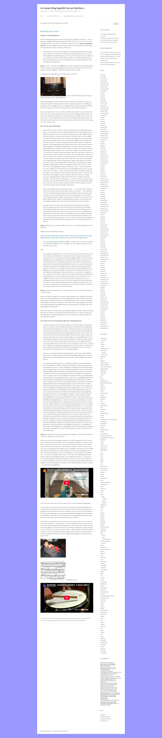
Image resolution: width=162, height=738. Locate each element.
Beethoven (111, 662)
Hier (56, 517)
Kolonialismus (104, 484)
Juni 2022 (102, 143)
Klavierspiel (103, 478)
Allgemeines (103, 350)
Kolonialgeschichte (105, 482)
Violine (102, 636)
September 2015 (104, 308)
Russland (102, 594)
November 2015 (104, 304)
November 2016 (104, 279)
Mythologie (103, 531)
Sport (102, 346)
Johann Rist (88, 235)
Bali (101, 377)
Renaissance (103, 587)
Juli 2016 (102, 287)
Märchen (102, 514)
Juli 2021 (102, 166)
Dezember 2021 (104, 155)
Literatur (78, 618)
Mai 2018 (102, 243)
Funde (102, 415)
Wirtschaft (103, 650)
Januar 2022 (103, 153)
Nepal (101, 545)
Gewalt (102, 427)
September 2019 (104, 210)
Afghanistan (103, 338)
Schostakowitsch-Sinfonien (107, 596)
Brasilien (102, 387)
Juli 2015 (102, 312)
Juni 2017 (102, 265)
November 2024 (104, 84)
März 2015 (103, 320)
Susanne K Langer (108, 702)
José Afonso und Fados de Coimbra (109, 38)
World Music (103, 652)
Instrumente (103, 448)
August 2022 (103, 139)
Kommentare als (105, 718)
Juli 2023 (102, 117)
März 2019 (103, 222)
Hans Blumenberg (107, 678)
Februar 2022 (103, 151)
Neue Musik (103, 547)
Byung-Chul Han (108, 667)
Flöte (101, 407)
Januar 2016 (103, 299)
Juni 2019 (102, 216)
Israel (101, 458)
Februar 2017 (103, 273)
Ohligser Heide (105, 689)
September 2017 (104, 259)
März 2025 (103, 76)
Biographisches (106, 539)
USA (101, 634)
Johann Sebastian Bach (108, 683)
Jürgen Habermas (112, 684)
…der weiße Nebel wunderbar (108, 34)
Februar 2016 (103, 297)
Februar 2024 (103, 103)
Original (85, 503)
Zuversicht (103, 36)
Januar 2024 (103, 105)
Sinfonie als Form (104, 598)
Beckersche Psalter (63, 235)
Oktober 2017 (103, 257)
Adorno (102, 662)
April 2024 (102, 99)
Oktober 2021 (103, 159)
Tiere (101, 628)
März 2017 (103, 271)
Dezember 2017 (104, 253)
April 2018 (102, 245)
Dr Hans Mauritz (112, 673)
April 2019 (102, 220)
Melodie (102, 521)
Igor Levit (113, 679)
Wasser (102, 646)
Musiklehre (103, 529)
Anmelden (103, 714)
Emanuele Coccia (106, 675)
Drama (102, 395)
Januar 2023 (103, 129)
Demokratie (114, 672)
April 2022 (102, 147)
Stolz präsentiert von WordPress (60, 731)
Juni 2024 (102, 95)
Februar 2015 (103, 322)
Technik (102, 622)
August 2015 (103, 310)
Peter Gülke (114, 688)
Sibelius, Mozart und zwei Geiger (108, 42)
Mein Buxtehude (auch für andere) (109, 40)
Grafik (102, 431)
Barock (102, 379)
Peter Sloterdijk (104, 690)
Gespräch (102, 425)
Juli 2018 (102, 239)
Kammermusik (104, 470)
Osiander (67, 333)
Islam (101, 456)
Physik (102, 571)
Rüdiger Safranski (106, 700)
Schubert (115, 700)
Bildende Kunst (104, 381)
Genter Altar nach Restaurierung (108, 419)
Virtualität (102, 638)
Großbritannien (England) (106, 437)
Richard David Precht (108, 697)
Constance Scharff (105, 672)
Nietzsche (114, 687)
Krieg (101, 492)
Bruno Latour (105, 666)
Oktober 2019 (103, 208)
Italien (102, 460)
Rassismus (113, 691)
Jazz (101, 464)
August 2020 (103, 188)
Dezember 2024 (104, 82)
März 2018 (103, 247)
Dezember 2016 (104, 277)
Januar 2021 (103, 178)
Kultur (101, 494)
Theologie (102, 626)
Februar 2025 (103, 78)
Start (41, 16)
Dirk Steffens (104, 673)
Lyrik (82, 618)
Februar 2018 (103, 249)
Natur (101, 533)
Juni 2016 (102, 289)
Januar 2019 (103, 226)
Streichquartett (104, 610)
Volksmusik (103, 644)
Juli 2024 (102, 93)
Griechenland (103, 433)
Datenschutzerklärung (53, 16)
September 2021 (104, 162)
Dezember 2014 (104, 326)
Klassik (102, 474)
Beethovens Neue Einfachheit (113, 54)
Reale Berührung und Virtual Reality (73, 16)
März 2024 (103, 101)
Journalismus (103, 466)
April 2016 (102, 293)
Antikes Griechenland (105, 366)
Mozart (102, 525)
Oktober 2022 (103, 135)
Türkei (102, 630)
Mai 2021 (102, 170)
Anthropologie (104, 362)
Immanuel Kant (104, 680)
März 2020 (103, 198)
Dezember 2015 (104, 301)
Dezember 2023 (104, 107)
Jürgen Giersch (104, 468)
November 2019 (104, 206)
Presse (102, 579)
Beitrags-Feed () (105, 716)
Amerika (102, 360)
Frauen (102, 411)
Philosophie (103, 565)
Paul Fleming (81, 235)
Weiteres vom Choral (49, 31)
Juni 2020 (102, 192)
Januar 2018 (103, 251)
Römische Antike (104, 592)
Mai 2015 (102, 316)
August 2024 (103, 91)
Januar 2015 (103, 324)
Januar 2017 (103, 275)
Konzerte (102, 488)
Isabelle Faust (112, 680)
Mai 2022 (102, 145)
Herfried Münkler (105, 679)
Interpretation (103, 450)
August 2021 (103, 164)
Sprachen (103, 502)
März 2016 (103, 295)
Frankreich (103, 409)
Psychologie (103, 581)
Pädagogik (103, 561)
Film (101, 401)
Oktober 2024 (103, 86)
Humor (102, 441)
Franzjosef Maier (104, 676)
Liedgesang (73, 618)
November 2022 (104, 133)
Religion (102, 585)
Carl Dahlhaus (105, 669)
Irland (101, 454)
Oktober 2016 (103, 281)
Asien (101, 375)
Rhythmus (103, 590)
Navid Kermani (105, 687)
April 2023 (102, 123)
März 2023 (103, 125)
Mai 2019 (102, 218)
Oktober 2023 (103, 111)
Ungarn (102, 632)
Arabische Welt (104, 368)
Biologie (103, 543)
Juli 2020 (102, 190)
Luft (101, 508)
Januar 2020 (103, 202)
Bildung (102, 385)
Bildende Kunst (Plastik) (106, 383)
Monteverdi (111, 686)
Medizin (102, 519)
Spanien (102, 602)
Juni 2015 (102, 314)
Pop (101, 575)
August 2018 (103, 237)
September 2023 (104, 113)
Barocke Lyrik (50, 620)
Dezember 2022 (104, 131)
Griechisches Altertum (106, 435)
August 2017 (103, 261)
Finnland (102, 403)
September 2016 (104, 283)
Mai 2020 (102, 194)
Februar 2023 (103, 127)
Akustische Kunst (104, 348)
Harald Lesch (118, 678)
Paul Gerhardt (51, 235)
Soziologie (103, 600)
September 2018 (104, 235)
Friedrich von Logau (64, 237)
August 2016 (103, 285)
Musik (103, 500)
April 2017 (102, 269)
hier (62, 231)
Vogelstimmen (104, 642)
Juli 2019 (102, 214)
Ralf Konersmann (104, 691)
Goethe (117, 676)
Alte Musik (66, 618)
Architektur (103, 372)
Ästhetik (103, 567)
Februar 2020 (103, 200)
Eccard (87, 325)
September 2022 (104, 137)
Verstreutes (104, 354)
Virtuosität (103, 640)
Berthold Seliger (108, 664)
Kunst (102, 496)
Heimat (103, 535)
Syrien (102, 618)
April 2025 (102, 74)
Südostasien (103, 614)
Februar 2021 (103, 176)
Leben (103, 537)
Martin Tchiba (103, 686)
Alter (101, 358)
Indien (102, 443)
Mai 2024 (102, 97)
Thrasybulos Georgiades (106, 703)
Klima (101, 480)
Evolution (102, 399)
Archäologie (103, 370)
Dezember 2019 (104, 204)
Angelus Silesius (83, 237)
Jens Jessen (103, 682)
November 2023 (104, 109)
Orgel (101, 559)
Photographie (103, 569)
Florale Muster (104, 405)
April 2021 (102, 172)
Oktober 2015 (103, 306)
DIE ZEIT (119, 672)
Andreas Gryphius (45, 237)
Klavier (102, 476)
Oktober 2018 (103, 233)
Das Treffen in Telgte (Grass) (62, 620)
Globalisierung (104, 429)
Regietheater (103, 583)
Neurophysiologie (105, 549)
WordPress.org (104, 720)
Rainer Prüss (113, 690)
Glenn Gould (112, 676)
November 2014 (104, 328)
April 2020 (102, 196)
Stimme (102, 608)
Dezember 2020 (104, 180)
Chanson (102, 389)
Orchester (103, 557)
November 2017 (104, 255)
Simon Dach (43, 235)
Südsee (102, 616)
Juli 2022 (102, 141)
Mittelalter (103, 523)
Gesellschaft (103, 423)
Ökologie (102, 553)
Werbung (102, 648)
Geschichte (103, 421)
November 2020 (104, 182)
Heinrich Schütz (53, 241)
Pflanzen (102, 563)
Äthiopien (103, 340)
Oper (101, 555)
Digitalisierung (104, 393)
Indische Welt (103, 446)
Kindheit (102, 472)
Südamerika (103, 612)
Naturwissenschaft (105, 541)
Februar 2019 (103, 224)
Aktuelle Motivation (110, 64)
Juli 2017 (102, 263)
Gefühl (102, 417)
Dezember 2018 (104, 228)
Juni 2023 (102, 119)
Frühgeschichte (104, 413)
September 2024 (104, 89)
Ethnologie (103, 397)
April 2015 (102, 318)
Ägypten (102, 344)
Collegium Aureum (106, 671)
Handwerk (103, 439)
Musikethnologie (104, 527)
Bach (107, 662)
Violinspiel (116, 703)
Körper (102, 490)
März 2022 (103, 149)
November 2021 (104, 157)
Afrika (101, 342)
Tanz (101, 620)
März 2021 (103, 174)
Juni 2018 (102, 241)
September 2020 (104, 186)
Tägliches (103, 352)
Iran (101, 452)
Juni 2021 (102, 168)
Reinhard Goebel (110, 693)
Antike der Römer (104, 364)
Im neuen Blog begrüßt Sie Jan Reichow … (63, 8)
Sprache (102, 606)
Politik (101, 573)
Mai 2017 (102, 267)
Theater (102, 624)
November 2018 (104, 230)
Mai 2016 (102, 291)
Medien (102, 516)
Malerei (102, 512)
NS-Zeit (102, 551)
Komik (102, 486)
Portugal (102, 577)
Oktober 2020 (103, 184)
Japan (101, 462)
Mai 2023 (102, 121)
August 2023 (103, 115)
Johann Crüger (73, 235)
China (101, 391)
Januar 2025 (103, 80)
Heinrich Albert (55, 237)
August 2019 (103, 212)
